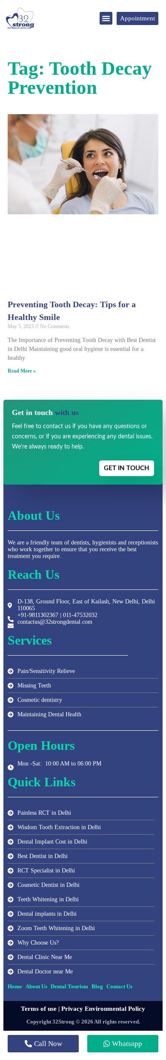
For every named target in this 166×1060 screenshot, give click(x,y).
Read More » (22, 371)
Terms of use (39, 1008)
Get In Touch (126, 468)
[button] (106, 18)
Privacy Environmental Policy (103, 1008)
